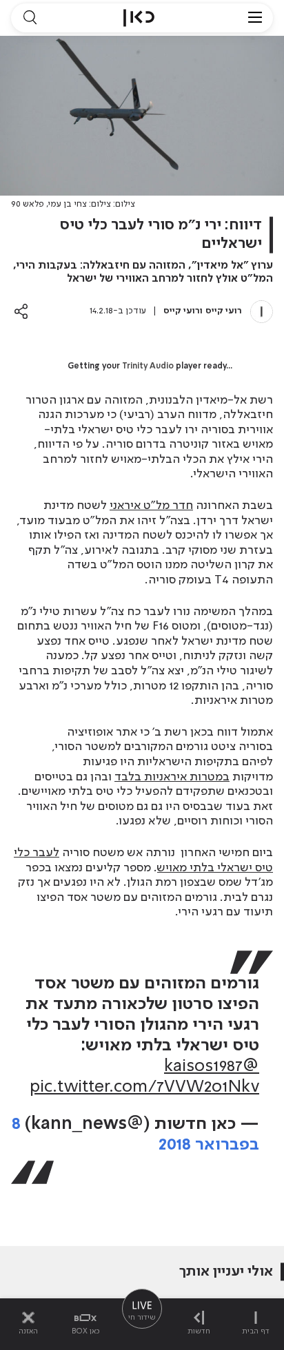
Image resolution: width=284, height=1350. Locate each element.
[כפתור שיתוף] (21, 311)
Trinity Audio (148, 366)
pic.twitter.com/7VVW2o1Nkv (144, 1087)
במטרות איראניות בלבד (172, 777)
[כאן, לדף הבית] (139, 18)
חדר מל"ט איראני (151, 505)
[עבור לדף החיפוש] (29, 18)
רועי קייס (223, 311)
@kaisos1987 (211, 1066)
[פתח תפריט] (255, 17)
